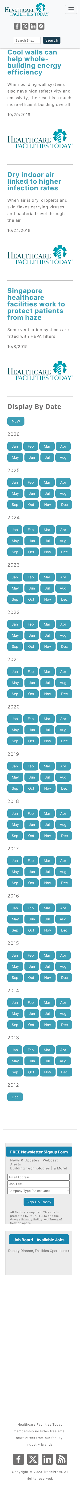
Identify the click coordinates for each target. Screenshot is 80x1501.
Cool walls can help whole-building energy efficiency (34, 62)
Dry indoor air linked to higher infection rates (34, 181)
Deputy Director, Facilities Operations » (39, 1251)
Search (51, 40)
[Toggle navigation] (71, 9)
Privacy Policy (31, 1219)
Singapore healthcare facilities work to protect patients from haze (36, 304)
